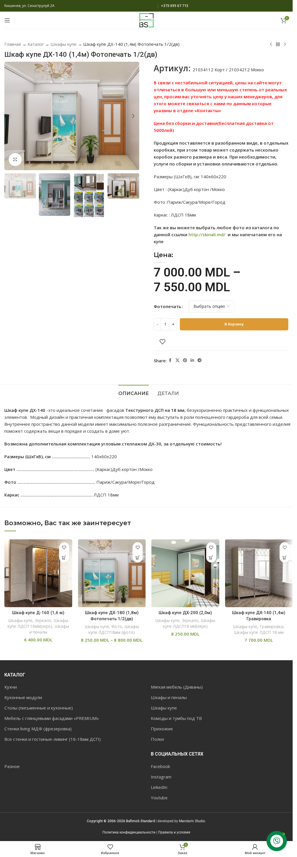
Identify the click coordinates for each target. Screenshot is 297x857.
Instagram (161, 777)
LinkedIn (159, 787)
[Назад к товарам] (277, 44)
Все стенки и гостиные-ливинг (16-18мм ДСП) (52, 739)
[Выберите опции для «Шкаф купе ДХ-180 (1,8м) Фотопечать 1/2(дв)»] (138, 557)
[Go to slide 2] (57, 164)
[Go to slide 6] (80, 164)
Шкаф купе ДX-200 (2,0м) (185, 612)
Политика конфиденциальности (128, 832)
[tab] (133, 393)
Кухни (10, 687)
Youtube (159, 797)
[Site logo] (146, 20)
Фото (116, 626)
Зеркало (43, 620)
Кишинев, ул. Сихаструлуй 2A (29, 5)
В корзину (233, 324)
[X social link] (177, 360)
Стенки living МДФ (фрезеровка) (38, 729)
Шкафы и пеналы (169, 697)
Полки (157, 739)
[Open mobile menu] (7, 20)
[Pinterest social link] (185, 360)
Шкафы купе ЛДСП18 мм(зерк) (189, 623)
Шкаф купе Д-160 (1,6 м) (38, 612)
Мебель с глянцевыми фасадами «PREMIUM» (51, 718)
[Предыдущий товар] (270, 44)
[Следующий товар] (284, 44)
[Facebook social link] (170, 360)
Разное (12, 766)
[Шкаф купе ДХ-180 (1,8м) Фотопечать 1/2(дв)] (112, 573)
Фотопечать (167, 306)
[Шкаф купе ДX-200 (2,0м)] (185, 573)
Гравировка (271, 626)
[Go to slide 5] (74, 164)
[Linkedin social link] (192, 360)
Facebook (160, 766)
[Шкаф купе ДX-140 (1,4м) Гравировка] (259, 573)
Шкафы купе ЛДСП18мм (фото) (113, 629)
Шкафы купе (63, 44)
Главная (12, 44)
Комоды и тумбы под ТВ (176, 718)
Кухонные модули (23, 697)
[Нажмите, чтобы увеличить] (15, 159)
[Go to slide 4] (68, 164)
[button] (10, 116)
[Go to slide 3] (62, 164)
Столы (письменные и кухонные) (38, 708)
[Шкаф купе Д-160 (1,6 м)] (38, 573)
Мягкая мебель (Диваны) (177, 687)
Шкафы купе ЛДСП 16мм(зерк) (38, 623)
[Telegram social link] (199, 360)
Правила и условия (174, 832)
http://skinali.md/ (207, 234)
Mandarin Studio (192, 821)
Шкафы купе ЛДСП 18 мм (259, 632)
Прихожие (162, 729)
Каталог (36, 44)
